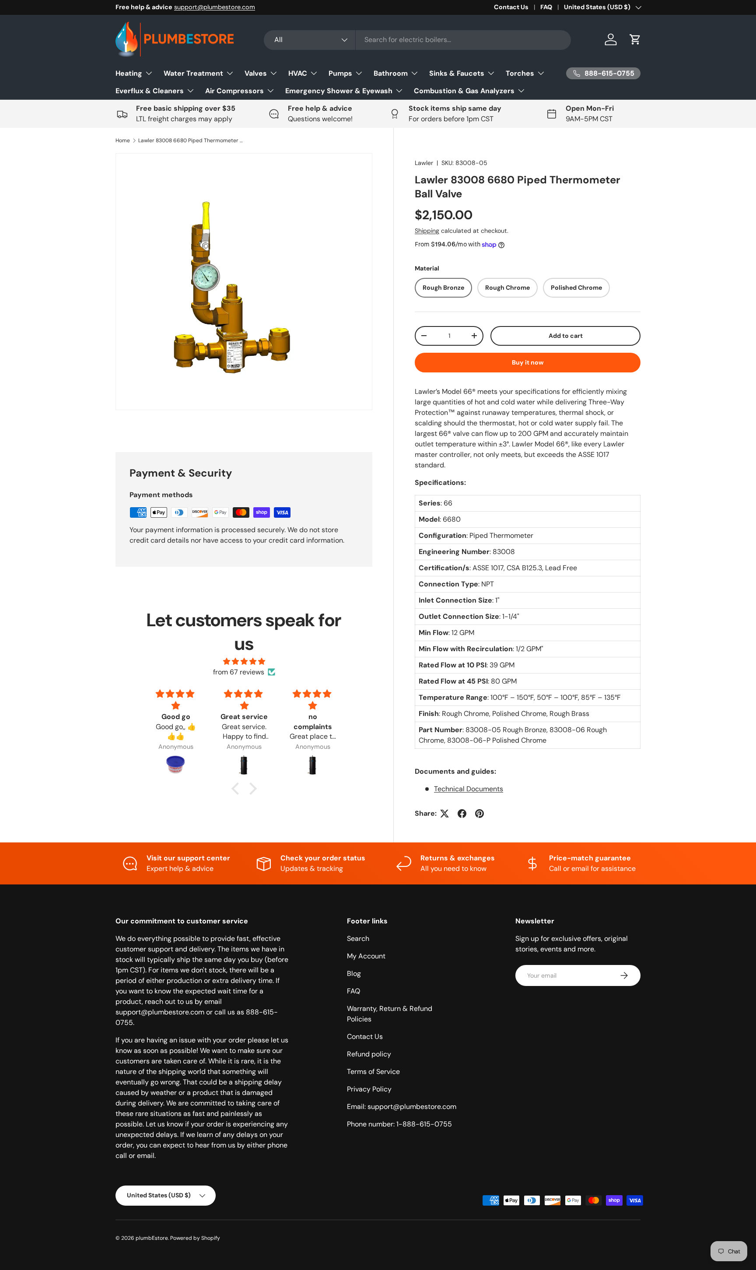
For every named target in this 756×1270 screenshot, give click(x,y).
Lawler (424, 163)
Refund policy (369, 1054)
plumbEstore (152, 1238)
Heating (129, 73)
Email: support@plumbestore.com (401, 1106)
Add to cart (566, 336)
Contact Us (511, 7)
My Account (366, 956)
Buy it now (528, 362)
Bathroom (391, 73)
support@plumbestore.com (214, 7)
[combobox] (417, 39)
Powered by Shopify (195, 1238)
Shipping (427, 231)
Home (123, 140)
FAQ (546, 7)
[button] (635, 39)
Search (358, 938)
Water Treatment (193, 73)
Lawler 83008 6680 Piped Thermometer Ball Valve (190, 140)
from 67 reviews (238, 672)
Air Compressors (234, 90)
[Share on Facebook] (462, 813)
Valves (256, 73)
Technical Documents (468, 788)
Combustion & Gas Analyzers (464, 90)
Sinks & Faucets (456, 73)
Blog (354, 973)
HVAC (297, 73)
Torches (520, 73)
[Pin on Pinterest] (479, 813)
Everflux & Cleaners (150, 90)
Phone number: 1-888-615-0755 (399, 1124)
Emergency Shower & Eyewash (338, 90)
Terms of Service (373, 1071)
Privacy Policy (369, 1089)
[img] (244, 661)
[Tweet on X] (444, 813)
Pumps (340, 73)
